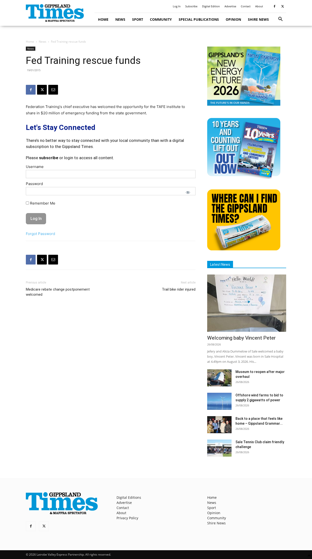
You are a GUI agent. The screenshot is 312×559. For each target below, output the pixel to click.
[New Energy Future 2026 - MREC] (243, 106)
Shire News (258, 19)
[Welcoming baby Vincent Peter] (246, 303)
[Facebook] (274, 6)
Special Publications (199, 19)
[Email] (53, 90)
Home (103, 19)
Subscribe (191, 6)
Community (161, 19)
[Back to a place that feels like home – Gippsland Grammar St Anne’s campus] (219, 424)
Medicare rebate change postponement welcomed (58, 292)
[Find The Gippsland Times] (243, 249)
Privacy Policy (127, 518)
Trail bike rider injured (178, 289)
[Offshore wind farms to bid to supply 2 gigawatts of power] (219, 401)
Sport (137, 19)
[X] (282, 6)
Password (34, 183)
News (120, 19)
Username (35, 166)
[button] (280, 19)
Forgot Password (40, 233)
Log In (177, 6)
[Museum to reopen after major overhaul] (219, 377)
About (259, 6)
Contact (246, 6)
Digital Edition (211, 6)
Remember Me (42, 203)
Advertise (230, 6)
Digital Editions (129, 497)
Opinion (233, 19)
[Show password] (187, 192)
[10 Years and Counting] (243, 177)
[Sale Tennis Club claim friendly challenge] (219, 448)
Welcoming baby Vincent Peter (241, 338)
